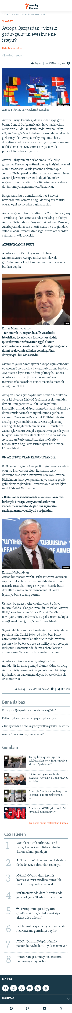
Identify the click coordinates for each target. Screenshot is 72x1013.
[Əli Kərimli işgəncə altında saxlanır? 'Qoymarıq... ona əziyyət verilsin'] (15, 779)
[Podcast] (45, 988)
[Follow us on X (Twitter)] (21, 988)
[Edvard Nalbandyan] (36, 568)
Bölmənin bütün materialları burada (48, 823)
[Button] (36, 63)
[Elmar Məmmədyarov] (36, 324)
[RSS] (37, 988)
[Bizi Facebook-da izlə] (11, 1008)
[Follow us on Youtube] (29, 988)
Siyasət (7, 21)
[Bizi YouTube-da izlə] (44, 1008)
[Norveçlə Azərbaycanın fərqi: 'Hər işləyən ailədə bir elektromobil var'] (15, 796)
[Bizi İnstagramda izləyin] (27, 1008)
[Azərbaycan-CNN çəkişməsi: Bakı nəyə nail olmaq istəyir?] (15, 813)
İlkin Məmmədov (12, 48)
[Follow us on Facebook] (5, 988)
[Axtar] (61, 1008)
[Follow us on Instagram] (13, 988)
